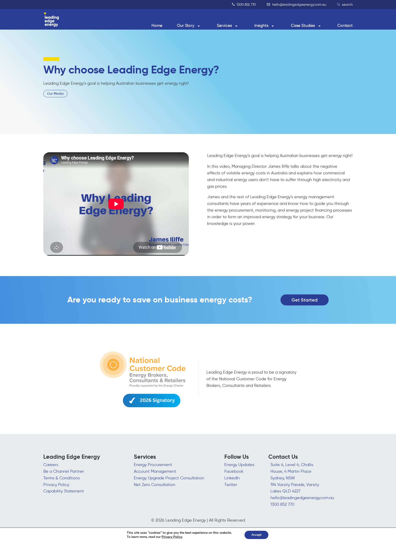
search (347, 5)
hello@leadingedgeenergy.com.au (298, 5)
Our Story (185, 25)
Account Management (155, 471)
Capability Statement (63, 491)
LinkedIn (232, 478)
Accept (256, 535)
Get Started (305, 300)
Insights (261, 25)
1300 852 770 (246, 5)
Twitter (230, 484)
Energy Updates (239, 464)
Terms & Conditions (61, 478)
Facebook (233, 471)
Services (224, 25)
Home (156, 25)
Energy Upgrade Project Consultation (169, 478)
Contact (345, 25)
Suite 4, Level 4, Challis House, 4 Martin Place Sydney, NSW (291, 471)
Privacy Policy (56, 484)
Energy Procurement (153, 464)
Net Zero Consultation (154, 484)
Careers (50, 464)
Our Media (55, 94)
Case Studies (303, 25)
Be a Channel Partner (63, 471)
